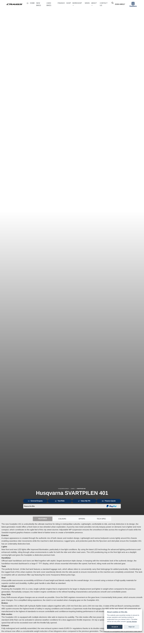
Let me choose (132, 621)
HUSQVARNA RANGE (63, 488)
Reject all (131, 627)
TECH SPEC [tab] (101, 519)
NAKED (73, 488)
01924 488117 (120, 4)
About (94, 3)
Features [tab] (42, 519)
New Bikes (38, 4)
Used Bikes (49, 4)
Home (32, 3)
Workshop (77, 3)
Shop (68, 3)
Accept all (115, 627)
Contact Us (103, 4)
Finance (61, 3)
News (87, 3)
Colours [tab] (62, 519)
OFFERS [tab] (82, 519)
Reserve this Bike (29, 506)
